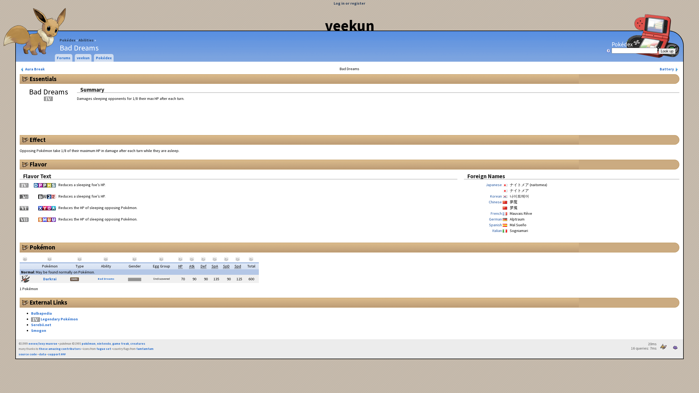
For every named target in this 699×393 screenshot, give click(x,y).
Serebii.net (41, 324)
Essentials (43, 79)
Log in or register (349, 3)
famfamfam (144, 349)
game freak (120, 344)
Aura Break (34, 69)
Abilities (86, 40)
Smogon (38, 330)
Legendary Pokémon (59, 319)
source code (28, 354)
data (42, 354)
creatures (137, 344)
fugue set (103, 349)
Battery (667, 69)
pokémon (89, 344)
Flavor (38, 164)
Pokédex (67, 40)
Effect (37, 140)
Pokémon (42, 247)
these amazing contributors (60, 349)
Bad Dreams (106, 279)
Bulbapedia (41, 313)
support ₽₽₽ (57, 354)
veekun (349, 25)
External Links (48, 302)
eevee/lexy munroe (42, 344)
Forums (63, 57)
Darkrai (50, 278)
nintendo (104, 344)
